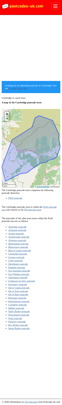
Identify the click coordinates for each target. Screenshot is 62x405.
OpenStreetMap (43, 186)
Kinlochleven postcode (18, 301)
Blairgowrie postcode (18, 247)
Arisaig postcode (16, 233)
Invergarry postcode (17, 284)
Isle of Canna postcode (18, 287)
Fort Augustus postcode (19, 270)
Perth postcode (15, 318)
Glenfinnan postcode (17, 277)
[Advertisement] (31, 49)
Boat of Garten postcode (19, 250)
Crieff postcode (15, 260)
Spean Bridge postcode (19, 328)
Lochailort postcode (17, 304)
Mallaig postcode (16, 308)
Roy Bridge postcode (18, 325)
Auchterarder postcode (18, 237)
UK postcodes (30, 402)
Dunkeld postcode (16, 267)
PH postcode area (32, 209)
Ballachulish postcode (18, 243)
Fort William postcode (18, 274)
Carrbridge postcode (17, 254)
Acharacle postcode (17, 230)
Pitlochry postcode (17, 321)
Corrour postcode (16, 257)
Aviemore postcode (17, 240)
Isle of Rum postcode (18, 294)
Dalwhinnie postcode (18, 264)
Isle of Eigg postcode (18, 291)
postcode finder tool (18, 88)
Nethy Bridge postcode (19, 311)
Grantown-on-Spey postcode (21, 281)
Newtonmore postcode (18, 315)
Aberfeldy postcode (17, 227)
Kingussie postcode (17, 298)
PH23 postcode (15, 198)
